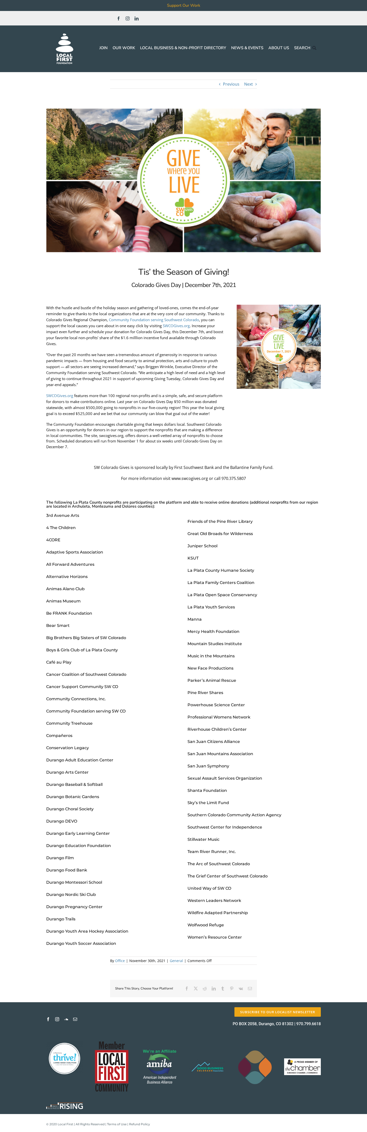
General (176, 960)
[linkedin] (137, 18)
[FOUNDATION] (64, 32)
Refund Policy (139, 1124)
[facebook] (119, 18)
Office (120, 960)
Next (248, 84)
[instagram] (128, 18)
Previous (231, 84)
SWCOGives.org (176, 325)
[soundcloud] (66, 1019)
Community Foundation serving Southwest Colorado (154, 319)
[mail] (75, 1019)
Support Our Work (183, 5)
